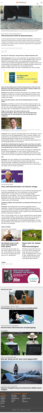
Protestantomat (15, 398)
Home (2, 51)
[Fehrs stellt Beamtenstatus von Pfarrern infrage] (21, 176)
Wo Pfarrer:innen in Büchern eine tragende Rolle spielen (10, 244)
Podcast (13, 400)
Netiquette (14, 409)
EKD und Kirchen (19, 48)
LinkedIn (3, 406)
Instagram (3, 398)
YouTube (3, 400)
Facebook (3, 396)
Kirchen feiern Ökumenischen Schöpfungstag (18, 327)
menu (1, 2)
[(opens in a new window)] (21, 77)
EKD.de (24, 396)
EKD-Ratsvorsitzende (7, 184)
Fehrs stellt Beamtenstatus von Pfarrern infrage (19, 186)
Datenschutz (23, 409)
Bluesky (2, 403)
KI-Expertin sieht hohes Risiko (9, 386)
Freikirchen (25, 401)
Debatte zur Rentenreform (8, 357)
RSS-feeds (13, 395)
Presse (18, 409)
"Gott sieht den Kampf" (28, 229)
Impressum (28, 409)
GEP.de (24, 395)
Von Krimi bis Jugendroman (8, 229)
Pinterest (3, 401)
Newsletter (14, 396)
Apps (12, 401)
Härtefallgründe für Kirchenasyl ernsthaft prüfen (19, 308)
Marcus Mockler (12, 48)
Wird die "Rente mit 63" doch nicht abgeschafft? (19, 359)
